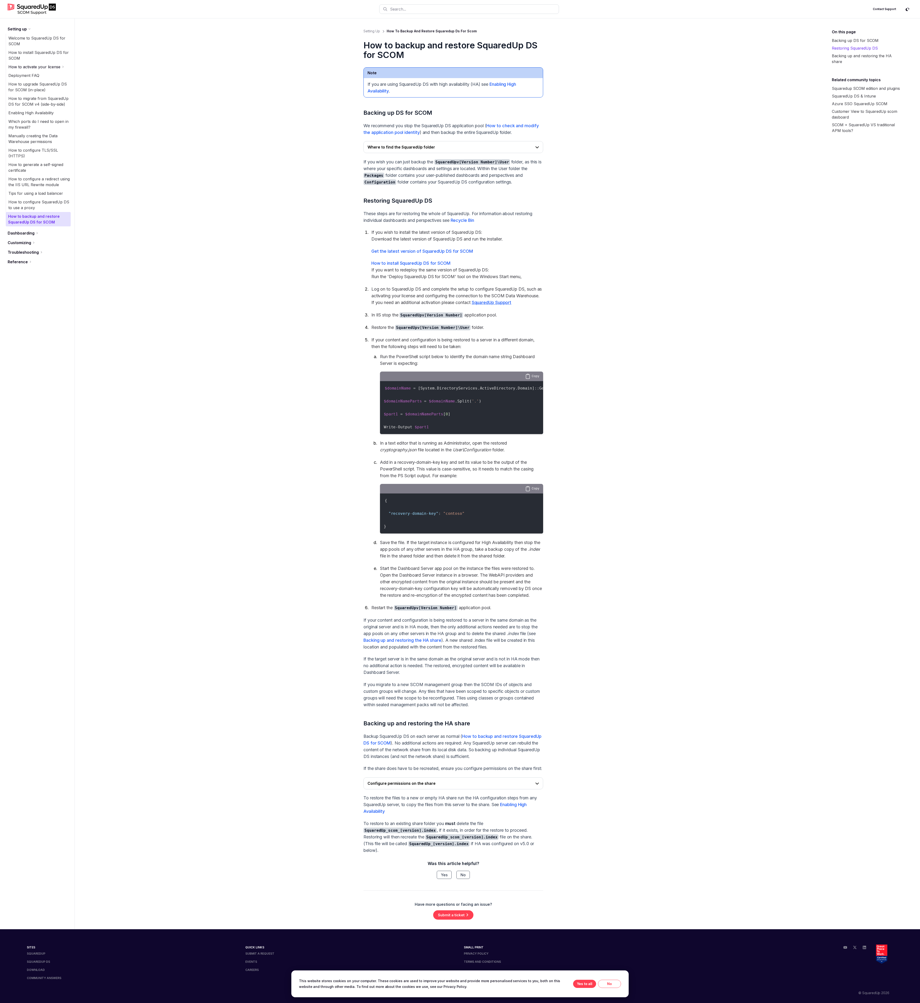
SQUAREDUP (36, 953)
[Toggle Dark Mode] (907, 9)
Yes (444, 874)
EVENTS (251, 961)
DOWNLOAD (36, 970)
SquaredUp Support (492, 302)
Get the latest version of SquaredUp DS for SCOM (422, 251)
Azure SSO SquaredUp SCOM (859, 103)
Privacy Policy (454, 987)
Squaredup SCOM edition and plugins (866, 88)
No (463, 874)
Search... (398, 9)
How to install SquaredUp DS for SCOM (410, 263)
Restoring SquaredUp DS (397, 200)
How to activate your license (34, 66)
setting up (371, 31)
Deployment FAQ (23, 75)
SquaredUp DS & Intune (854, 96)
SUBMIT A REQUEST (259, 953)
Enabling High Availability (31, 112)
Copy (535, 376)
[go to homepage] (32, 9)
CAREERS (252, 970)
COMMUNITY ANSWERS (44, 978)
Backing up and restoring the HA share (402, 640)
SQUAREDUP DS (38, 961)
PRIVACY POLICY (476, 953)
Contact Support (884, 9)
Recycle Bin (462, 220)
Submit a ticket (451, 915)
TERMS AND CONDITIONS (482, 961)
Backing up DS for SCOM (397, 112)
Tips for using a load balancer (35, 193)
